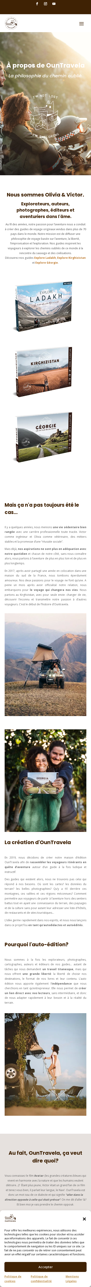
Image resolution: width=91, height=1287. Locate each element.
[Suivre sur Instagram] (45, 4)
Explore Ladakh (45, 258)
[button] (84, 1219)
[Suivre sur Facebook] (37, 4)
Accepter (45, 1267)
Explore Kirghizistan (71, 258)
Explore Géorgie (46, 263)
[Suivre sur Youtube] (54, 4)
